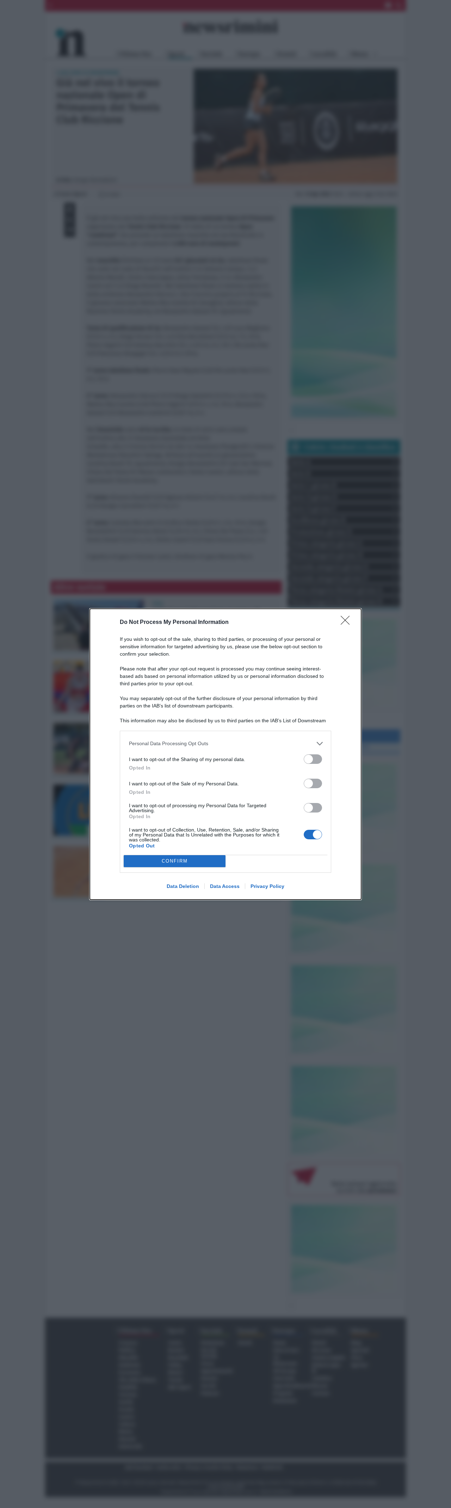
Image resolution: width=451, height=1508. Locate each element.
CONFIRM (175, 861)
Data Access (225, 886)
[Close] (347, 622)
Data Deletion (183, 886)
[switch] (313, 759)
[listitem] (225, 743)
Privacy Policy (267, 886)
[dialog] (225, 754)
